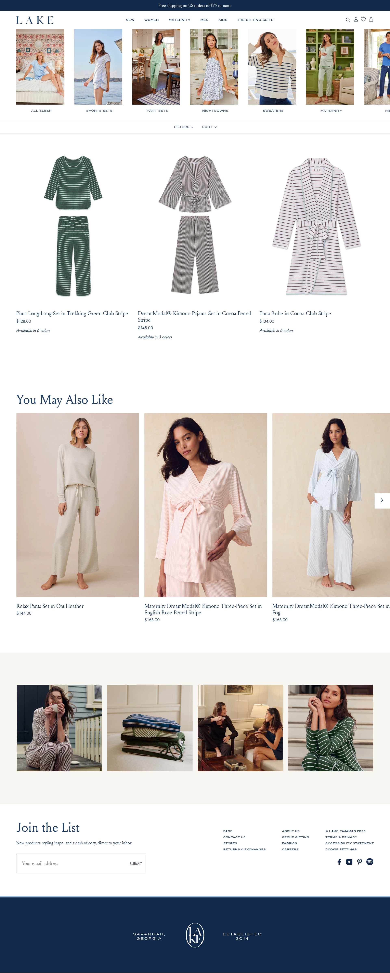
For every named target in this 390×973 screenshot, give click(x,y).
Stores (230, 843)
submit (136, 863)
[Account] (356, 21)
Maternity (180, 20)
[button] (382, 501)
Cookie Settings (341, 849)
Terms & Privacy (341, 837)
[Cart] (371, 21)
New (130, 20)
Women (151, 20)
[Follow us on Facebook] (339, 862)
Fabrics (289, 843)
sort (207, 127)
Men (204, 20)
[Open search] (348, 20)
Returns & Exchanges (244, 849)
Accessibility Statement (349, 843)
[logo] (35, 20)
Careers (290, 849)
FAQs (227, 831)
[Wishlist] (363, 21)
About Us (291, 831)
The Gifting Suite (255, 20)
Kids (222, 20)
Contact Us (234, 837)
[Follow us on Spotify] (370, 862)
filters (181, 127)
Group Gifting (295, 837)
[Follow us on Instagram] (349, 862)
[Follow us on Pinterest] (359, 862)
